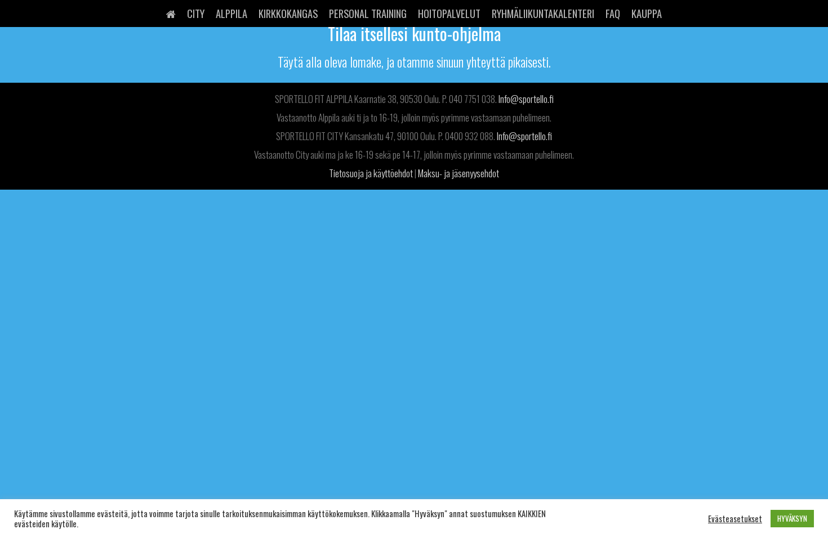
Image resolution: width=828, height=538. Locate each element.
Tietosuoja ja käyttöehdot (371, 173)
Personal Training (368, 13)
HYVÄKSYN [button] (792, 518)
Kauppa (646, 13)
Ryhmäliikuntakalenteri (543, 13)
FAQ (613, 13)
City (195, 13)
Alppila (231, 13)
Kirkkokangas (288, 13)
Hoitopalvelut (449, 13)
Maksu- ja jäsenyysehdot (458, 173)
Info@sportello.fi (526, 99)
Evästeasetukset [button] (735, 519)
